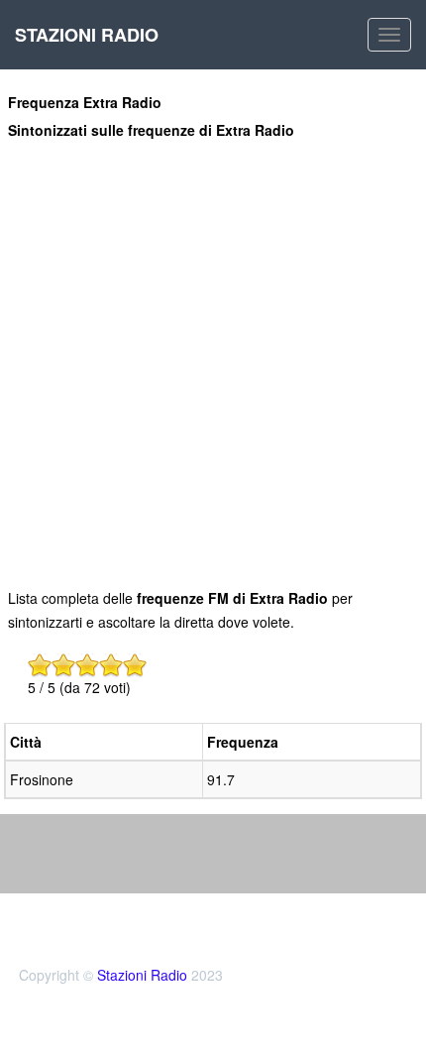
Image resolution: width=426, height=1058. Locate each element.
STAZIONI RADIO (87, 35)
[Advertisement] (213, 363)
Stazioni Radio (142, 975)
